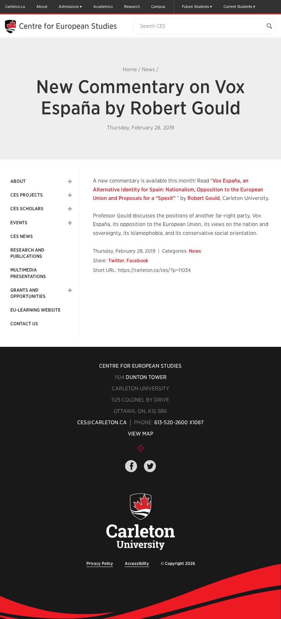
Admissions (69, 6)
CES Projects (26, 195)
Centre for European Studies (140, 366)
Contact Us (24, 323)
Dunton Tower (146, 377)
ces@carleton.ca (102, 422)
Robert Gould (203, 198)
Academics (103, 6)
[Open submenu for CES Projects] (70, 195)
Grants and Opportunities (28, 293)
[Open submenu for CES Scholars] (70, 209)
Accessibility (137, 563)
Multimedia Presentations (28, 273)
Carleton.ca (15, 6)
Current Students (237, 6)
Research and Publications (27, 253)
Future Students (195, 6)
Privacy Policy (99, 563)
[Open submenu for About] (70, 181)
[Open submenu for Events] (70, 223)
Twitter (116, 260)
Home (130, 69)
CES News (21, 236)
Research (132, 6)
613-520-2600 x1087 (179, 422)
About (41, 6)
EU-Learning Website (35, 310)
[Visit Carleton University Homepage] (140, 522)
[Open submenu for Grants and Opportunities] (70, 290)
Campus (158, 6)
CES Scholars (27, 208)
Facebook (137, 260)
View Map (140, 434)
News (148, 69)
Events (18, 222)
